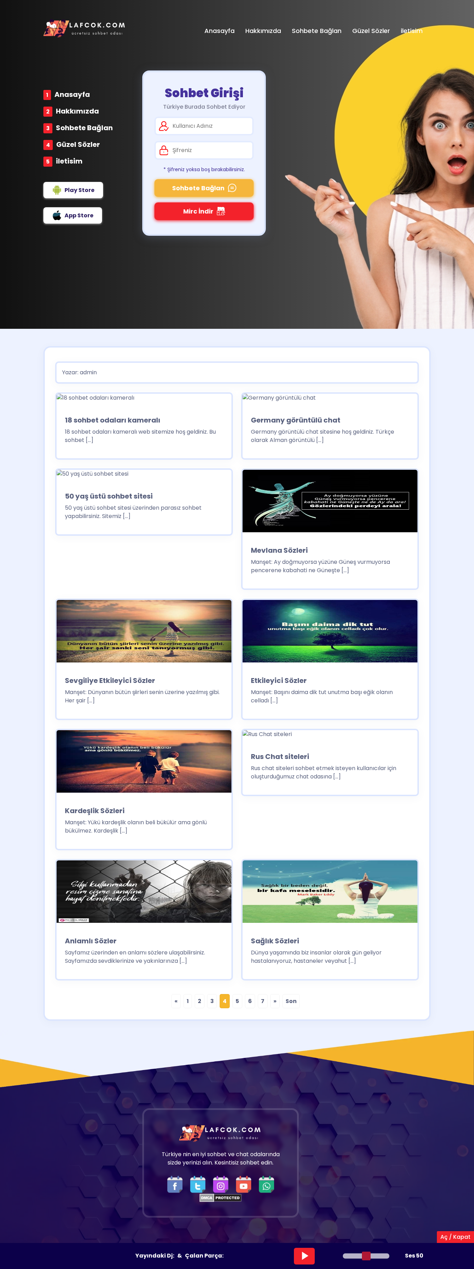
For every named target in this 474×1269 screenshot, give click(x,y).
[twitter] (199, 1184)
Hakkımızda (77, 111)
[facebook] (176, 1184)
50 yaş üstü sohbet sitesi (109, 496)
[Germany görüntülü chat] (279, 400)
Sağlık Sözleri (275, 941)
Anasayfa (72, 94)
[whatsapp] (266, 1184)
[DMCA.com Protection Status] (221, 1197)
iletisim (69, 161)
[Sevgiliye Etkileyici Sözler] (144, 633)
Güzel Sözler (78, 144)
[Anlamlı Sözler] (144, 894)
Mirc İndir (198, 211)
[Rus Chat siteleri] (267, 737)
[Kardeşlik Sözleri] (144, 764)
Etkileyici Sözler (279, 680)
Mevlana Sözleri (279, 550)
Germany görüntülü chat (295, 420)
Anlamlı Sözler (91, 941)
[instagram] (222, 1184)
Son (291, 1001)
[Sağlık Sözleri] (330, 894)
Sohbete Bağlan (84, 128)
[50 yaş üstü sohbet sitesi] (92, 476)
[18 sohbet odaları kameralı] (95, 400)
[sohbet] (85, 28)
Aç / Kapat (455, 1237)
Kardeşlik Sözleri (95, 811)
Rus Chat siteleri (280, 756)
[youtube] (245, 1184)
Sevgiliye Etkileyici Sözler (110, 680)
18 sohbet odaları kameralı (112, 420)
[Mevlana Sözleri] (330, 503)
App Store (79, 215)
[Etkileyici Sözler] (330, 633)
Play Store (79, 190)
